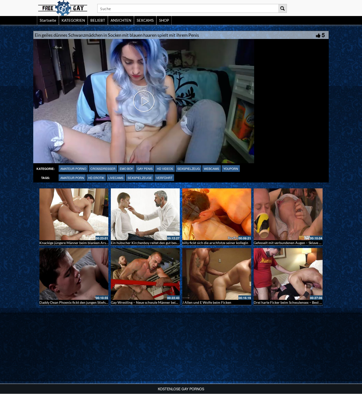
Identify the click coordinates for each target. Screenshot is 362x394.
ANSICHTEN (121, 20)
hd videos (165, 168)
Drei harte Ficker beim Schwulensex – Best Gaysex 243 (295, 302)
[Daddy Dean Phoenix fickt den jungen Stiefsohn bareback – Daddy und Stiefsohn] (73, 274)
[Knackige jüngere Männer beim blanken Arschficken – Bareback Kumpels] (73, 214)
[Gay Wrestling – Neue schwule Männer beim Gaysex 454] (145, 274)
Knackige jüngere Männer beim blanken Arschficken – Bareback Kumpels (95, 243)
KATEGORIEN (73, 20)
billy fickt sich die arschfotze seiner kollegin (215, 243)
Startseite (48, 20)
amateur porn (72, 178)
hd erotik (96, 178)
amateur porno (73, 168)
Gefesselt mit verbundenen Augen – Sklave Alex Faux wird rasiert (303, 243)
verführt (164, 178)
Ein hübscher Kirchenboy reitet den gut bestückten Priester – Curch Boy (166, 243)
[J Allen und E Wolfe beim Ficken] (216, 274)
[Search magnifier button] (282, 8)
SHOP (164, 20)
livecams (115, 178)
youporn (230, 168)
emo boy (126, 168)
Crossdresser (102, 168)
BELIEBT (97, 20)
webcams (211, 168)
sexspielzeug (188, 168)
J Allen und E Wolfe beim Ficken (206, 302)
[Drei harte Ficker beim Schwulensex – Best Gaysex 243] (288, 274)
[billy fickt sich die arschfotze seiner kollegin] (216, 214)
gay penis (145, 168)
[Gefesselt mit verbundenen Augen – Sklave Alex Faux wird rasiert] (288, 214)
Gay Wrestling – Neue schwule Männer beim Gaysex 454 (154, 302)
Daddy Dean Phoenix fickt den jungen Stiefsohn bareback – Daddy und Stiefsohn (100, 302)
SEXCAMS (145, 20)
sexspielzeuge (140, 178)
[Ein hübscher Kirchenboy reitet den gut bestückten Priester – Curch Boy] (145, 214)
